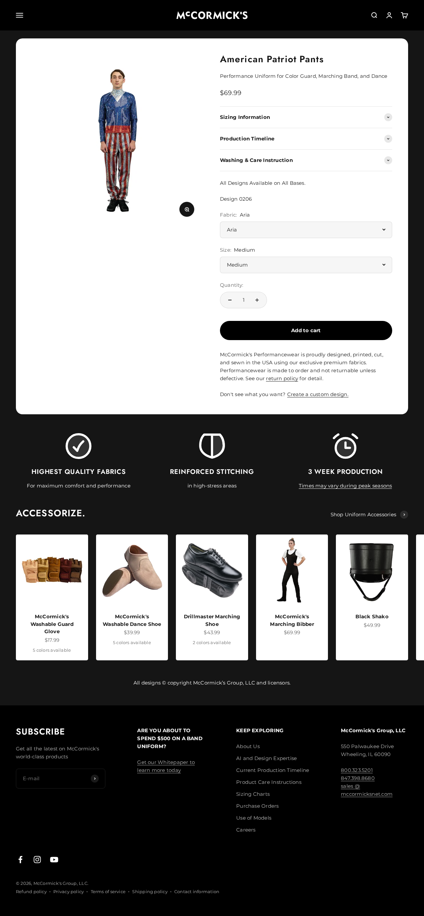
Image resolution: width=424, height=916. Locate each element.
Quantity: (231, 285)
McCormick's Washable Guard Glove (52, 624)
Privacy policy (68, 891)
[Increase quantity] (257, 300)
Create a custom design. (317, 394)
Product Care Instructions (268, 782)
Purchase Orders (257, 806)
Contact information (196, 891)
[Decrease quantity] (229, 300)
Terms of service (108, 891)
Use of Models (253, 818)
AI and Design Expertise (266, 758)
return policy (282, 378)
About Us (248, 746)
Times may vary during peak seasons (345, 486)
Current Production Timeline (272, 770)
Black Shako (371, 616)
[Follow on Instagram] (37, 859)
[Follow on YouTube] (54, 859)
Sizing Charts (253, 794)
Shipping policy (149, 891)
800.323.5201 (357, 770)
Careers (246, 830)
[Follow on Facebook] (20, 859)
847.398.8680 (358, 778)
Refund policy (31, 891)
